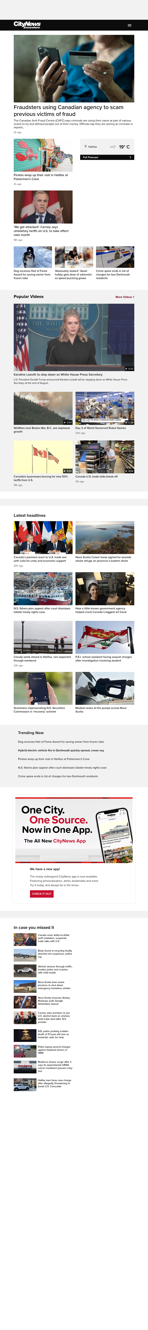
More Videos (124, 297)
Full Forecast (90, 157)
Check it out (41, 894)
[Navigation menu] (130, 25)
